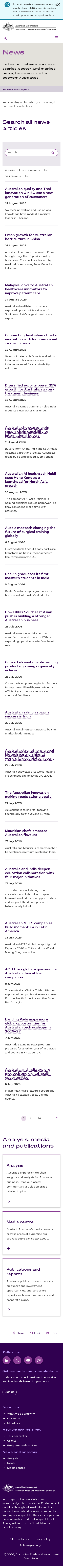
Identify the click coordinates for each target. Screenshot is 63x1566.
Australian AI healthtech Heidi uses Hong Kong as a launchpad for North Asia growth (30, 480)
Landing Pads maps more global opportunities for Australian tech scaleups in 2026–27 (28, 1025)
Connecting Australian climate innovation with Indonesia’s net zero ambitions (31, 339)
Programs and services (22, 1445)
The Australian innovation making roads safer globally (28, 795)
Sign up (9, 1392)
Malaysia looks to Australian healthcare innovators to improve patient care (29, 289)
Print (51, 1333)
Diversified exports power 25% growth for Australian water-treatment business (30, 389)
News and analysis (17, 89)
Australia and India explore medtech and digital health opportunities (28, 1073)
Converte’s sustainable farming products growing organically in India (31, 666)
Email (35, 1333)
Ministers (13, 1423)
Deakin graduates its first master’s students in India (27, 576)
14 (39, 1118)
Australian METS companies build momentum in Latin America (28, 927)
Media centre (16, 1468)
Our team (13, 1418)
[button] (5, 38)
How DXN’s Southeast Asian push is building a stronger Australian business (28, 616)
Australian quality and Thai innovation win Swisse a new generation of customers (29, 193)
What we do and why (21, 1413)
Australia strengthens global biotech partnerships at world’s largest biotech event (29, 754)
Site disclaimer (19, 1539)
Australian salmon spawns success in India (27, 714)
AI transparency (30, 1545)
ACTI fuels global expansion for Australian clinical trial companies (31, 973)
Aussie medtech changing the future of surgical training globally (30, 532)
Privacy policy (42, 1539)
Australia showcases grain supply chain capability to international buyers (27, 431)
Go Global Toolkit (32, 11)
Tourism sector (17, 1436)
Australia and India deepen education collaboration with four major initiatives (29, 873)
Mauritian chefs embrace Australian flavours (26, 833)
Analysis (12, 1458)
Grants (11, 1440)
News (10, 1463)
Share (18, 1333)
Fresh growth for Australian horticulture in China (28, 237)
